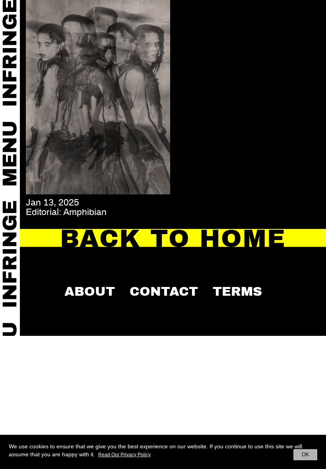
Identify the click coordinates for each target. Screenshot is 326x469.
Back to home (173, 238)
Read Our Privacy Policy (124, 454)
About (89, 291)
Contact (164, 291)
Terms (237, 291)
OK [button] (305, 454)
